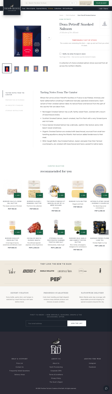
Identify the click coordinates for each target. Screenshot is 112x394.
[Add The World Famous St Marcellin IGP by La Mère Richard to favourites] (62, 182)
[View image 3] (26, 68)
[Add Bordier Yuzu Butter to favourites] (84, 182)
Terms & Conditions (56, 374)
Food (23, 8)
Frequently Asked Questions (19, 371)
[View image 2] (16, 68)
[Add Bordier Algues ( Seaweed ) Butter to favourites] (40, 182)
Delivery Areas (19, 374)
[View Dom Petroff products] (104, 23)
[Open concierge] (106, 388)
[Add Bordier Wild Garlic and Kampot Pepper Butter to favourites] (84, 219)
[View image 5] (45, 68)
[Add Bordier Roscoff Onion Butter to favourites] (19, 219)
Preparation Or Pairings (14, 100)
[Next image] (49, 38)
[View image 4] (36, 68)
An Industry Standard (14, 105)
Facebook (92, 367)
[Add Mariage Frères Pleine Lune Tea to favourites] (106, 219)
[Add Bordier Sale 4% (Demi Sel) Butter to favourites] (19, 182)
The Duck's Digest (56, 382)
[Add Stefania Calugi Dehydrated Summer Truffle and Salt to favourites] (62, 219)
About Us (56, 363)
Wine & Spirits (30, 8)
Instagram (92, 363)
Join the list (77, 323)
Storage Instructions (14, 110)
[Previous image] (6, 38)
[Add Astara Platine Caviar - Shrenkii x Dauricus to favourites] (106, 182)
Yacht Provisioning (56, 367)
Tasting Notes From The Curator (14, 93)
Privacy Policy (56, 378)
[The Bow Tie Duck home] (12, 7)
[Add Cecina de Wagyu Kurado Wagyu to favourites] (40, 219)
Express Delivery (41, 8)
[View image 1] (7, 68)
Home (61, 15)
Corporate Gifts (56, 371)
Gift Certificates (68, 8)
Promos (50, 8)
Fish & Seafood (70, 15)
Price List (19, 363)
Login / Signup (103, 8)
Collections (57, 8)
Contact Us (20, 367)
